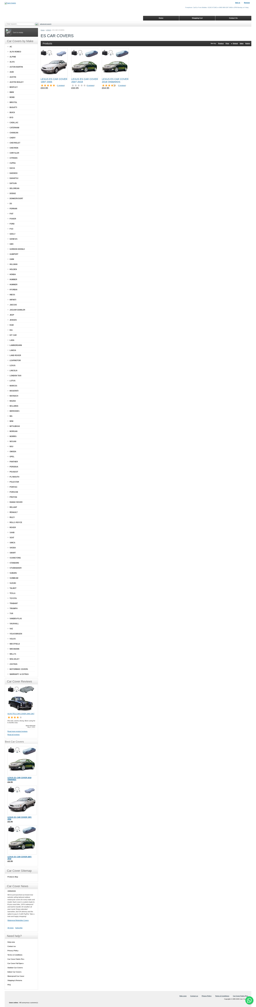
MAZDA (13, 401)
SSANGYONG (15, 558)
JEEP (12, 315)
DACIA (12, 168)
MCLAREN (14, 406)
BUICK (12, 112)
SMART (13, 553)
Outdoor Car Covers (15, 968)
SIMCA (12, 543)
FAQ (9, 985)
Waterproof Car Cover (15, 976)
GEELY (12, 234)
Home (43, 30)
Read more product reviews (17, 731)
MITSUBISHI (15, 426)
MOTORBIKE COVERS (19, 669)
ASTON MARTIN (16, 67)
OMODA (13, 452)
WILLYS (13, 654)
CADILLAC (14, 123)
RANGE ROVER (16, 502)
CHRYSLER (14, 153)
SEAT (12, 538)
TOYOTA (13, 598)
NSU (11, 446)
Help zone (11, 942)
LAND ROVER (15, 355)
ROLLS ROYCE (16, 522)
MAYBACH (14, 396)
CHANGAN (14, 133)
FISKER (13, 219)
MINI (11, 421)
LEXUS (48, 30)
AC (11, 47)
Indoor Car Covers (14, 972)
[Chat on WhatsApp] (249, 1000)
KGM (12, 325)
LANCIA (13, 350)
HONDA (13, 274)
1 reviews (60, 85)
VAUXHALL (14, 624)
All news (10, 928)
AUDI (12, 72)
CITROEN (13, 158)
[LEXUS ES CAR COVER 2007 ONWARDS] (84, 63)
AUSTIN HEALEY (17, 82)
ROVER (13, 527)
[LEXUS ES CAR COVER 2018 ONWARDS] (115, 63)
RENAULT (14, 512)
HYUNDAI (13, 290)
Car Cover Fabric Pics (15, 959)
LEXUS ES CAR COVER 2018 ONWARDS (115, 80)
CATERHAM (14, 128)
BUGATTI (13, 107)
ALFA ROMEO (15, 52)
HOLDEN (13, 269)
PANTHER (14, 462)
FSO (11, 229)
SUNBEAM (14, 578)
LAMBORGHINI (16, 345)
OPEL (12, 457)
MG (11, 416)
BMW (12, 92)
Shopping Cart (197, 18)
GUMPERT (14, 254)
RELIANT (13, 507)
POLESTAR (14, 482)
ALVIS (12, 62)
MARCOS (13, 386)
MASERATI (14, 391)
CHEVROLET (15, 143)
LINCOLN (13, 371)
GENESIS (13, 239)
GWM (12, 259)
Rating (247, 43)
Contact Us (233, 18)
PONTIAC (13, 487)
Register (247, 2)
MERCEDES (14, 411)
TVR (11, 614)
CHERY (13, 138)
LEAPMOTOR (15, 360)
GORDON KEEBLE (17, 249)
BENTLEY (14, 87)
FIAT (11, 214)
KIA (11, 330)
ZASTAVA (13, 664)
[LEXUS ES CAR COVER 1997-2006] (54, 63)
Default (235, 43)
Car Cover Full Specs (15, 963)
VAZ (11, 629)
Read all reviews (13, 735)
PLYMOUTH (14, 477)
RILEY (12, 517)
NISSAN (13, 441)
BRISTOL (13, 102)
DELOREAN (14, 188)
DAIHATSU (14, 178)
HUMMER (13, 285)
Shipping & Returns (14, 980)
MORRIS (13, 436)
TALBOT (13, 588)
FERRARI (13, 209)
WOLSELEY (14, 659)
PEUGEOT (14, 472)
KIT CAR (13, 335)
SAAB (12, 533)
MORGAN (13, 431)
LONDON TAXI (15, 376)
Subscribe (19, 928)
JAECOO (13, 305)
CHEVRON (14, 148)
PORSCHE (14, 492)
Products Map (12, 877)
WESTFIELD (15, 644)
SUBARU (13, 573)
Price (227, 43)
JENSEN (13, 320)
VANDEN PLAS (16, 619)
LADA (12, 340)
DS (11, 204)
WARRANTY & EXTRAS (19, 674)
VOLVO (13, 639)
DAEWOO (13, 173)
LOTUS (12, 381)
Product (221, 43)
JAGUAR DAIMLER (17, 310)
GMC (12, 244)
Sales (241, 43)
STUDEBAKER (15, 568)
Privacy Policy (12, 951)
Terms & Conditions (14, 955)
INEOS (12, 295)
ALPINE (13, 57)
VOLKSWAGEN (16, 634)
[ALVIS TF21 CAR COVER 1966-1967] (20, 712)
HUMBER (13, 279)
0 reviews (90, 85)
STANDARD (14, 563)
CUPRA (13, 163)
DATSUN (13, 183)
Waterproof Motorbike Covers (18, 920)
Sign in (237, 2)
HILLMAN (13, 264)
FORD (12, 224)
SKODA (13, 548)
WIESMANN (14, 649)
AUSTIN (13, 77)
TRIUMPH (13, 608)
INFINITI (13, 300)
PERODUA (14, 467)
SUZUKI (13, 583)
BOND (12, 97)
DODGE (13, 193)
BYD (11, 118)
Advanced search (45, 24)
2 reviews (122, 85)
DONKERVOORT (16, 199)
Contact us (11, 946)
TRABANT (14, 603)
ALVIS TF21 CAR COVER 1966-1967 (20, 714)
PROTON (13, 497)
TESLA (12, 593)
